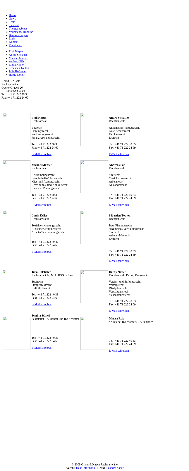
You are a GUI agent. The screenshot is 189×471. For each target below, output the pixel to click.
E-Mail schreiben (41, 154)
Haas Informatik (85, 467)
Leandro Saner (114, 467)
